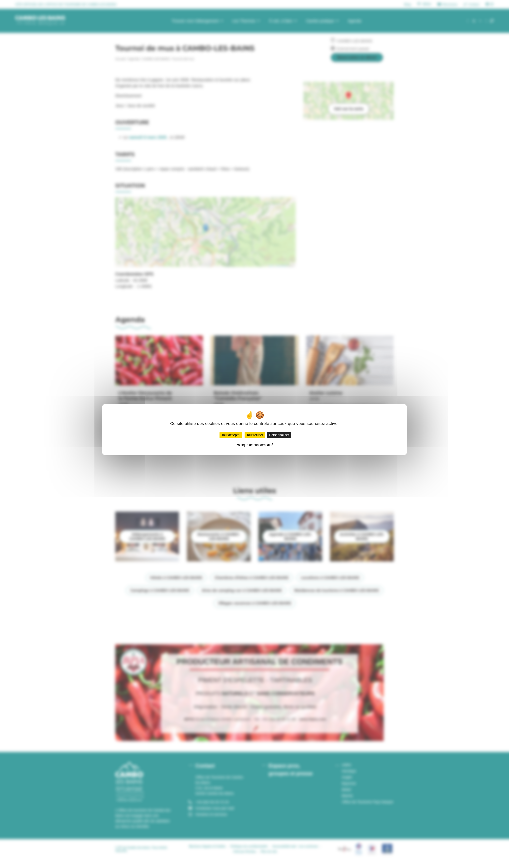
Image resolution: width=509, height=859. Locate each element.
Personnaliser (279, 435)
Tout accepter (230, 435)
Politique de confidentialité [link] (254, 445)
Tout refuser (255, 435)
